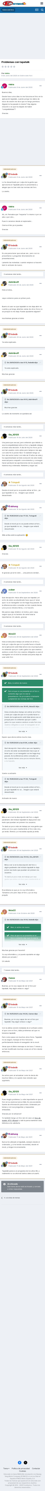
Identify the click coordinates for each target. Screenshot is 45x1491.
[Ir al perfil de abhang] (4, 507)
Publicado (20, 87)
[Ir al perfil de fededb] (4, 175)
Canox (31, 1014)
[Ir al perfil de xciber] (4, 591)
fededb (31, 362)
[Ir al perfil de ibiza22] (4, 635)
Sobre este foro (26, 76)
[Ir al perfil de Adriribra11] (4, 283)
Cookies (22, 1471)
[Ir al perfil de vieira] (4, 85)
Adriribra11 (32, 399)
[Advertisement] (22, 36)
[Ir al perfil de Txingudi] (4, 483)
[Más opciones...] (40, 85)
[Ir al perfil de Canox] (4, 979)
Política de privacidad (21, 1468)
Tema (5, 1468)
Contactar (36, 1468)
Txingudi (32, 516)
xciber (30, 743)
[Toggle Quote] (5, 362)
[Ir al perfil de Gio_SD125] (4, 436)
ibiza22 (32, 706)
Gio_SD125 (34, 857)
